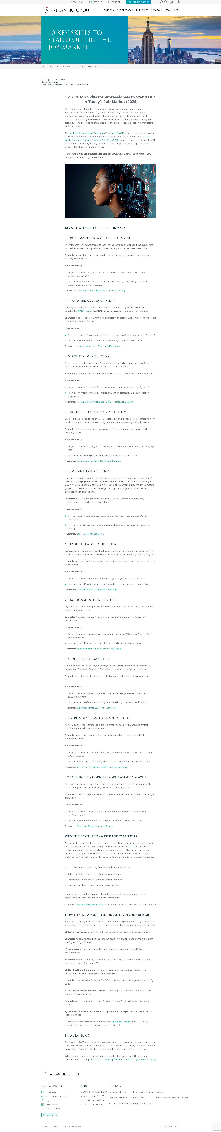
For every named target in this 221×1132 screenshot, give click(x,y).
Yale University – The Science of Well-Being (99, 649)
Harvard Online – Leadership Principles (97, 589)
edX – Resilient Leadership (90, 534)
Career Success (54, 85)
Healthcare (161, 1092)
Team (168, 10)
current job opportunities (90, 904)
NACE (135, 846)
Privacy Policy (174, 1126)
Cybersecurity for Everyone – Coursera (96, 708)
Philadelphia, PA (99, 1092)
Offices (84, 1085)
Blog (47, 1100)
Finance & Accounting (118, 1098)
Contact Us (50, 1115)
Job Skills (68, 85)
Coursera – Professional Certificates (95, 826)
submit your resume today (142, 1059)
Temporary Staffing (117, 1092)
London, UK (85, 1096)
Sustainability (81, 85)
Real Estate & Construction (120, 1103)
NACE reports (85, 311)
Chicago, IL (84, 1104)
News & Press (51, 1105)
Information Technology (144, 1092)
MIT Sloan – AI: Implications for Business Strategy (102, 767)
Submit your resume (121, 1022)
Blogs (55, 82)
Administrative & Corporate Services (172, 1098)
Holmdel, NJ (98, 1104)
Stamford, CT (98, 1096)
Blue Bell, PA (98, 1100)
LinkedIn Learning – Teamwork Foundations (99, 346)
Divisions (109, 10)
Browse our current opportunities (107, 1059)
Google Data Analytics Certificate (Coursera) (99, 461)
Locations (157, 10)
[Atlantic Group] (66, 10)
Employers (142, 10)
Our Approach (125, 10)
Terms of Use (161, 1126)
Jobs (177, 10)
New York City (86, 1092)
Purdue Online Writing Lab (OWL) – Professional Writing (106, 402)
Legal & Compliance (142, 1103)
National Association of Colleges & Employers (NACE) (97, 133)
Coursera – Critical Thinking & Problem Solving (101, 290)
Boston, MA (85, 1100)
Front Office (138, 1098)
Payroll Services (52, 1109)
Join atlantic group (138, 2)
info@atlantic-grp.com (55, 1096)
